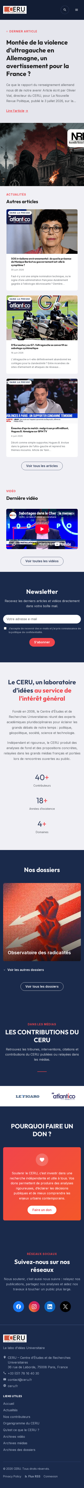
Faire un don (42, 1210)
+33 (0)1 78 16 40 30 (23, 1373)
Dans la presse (20, 212)
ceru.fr (13, 1386)
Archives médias (15, 1443)
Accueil (8, 1404)
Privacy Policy (12, 1476)
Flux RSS (34, 1476)
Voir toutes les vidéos (42, 561)
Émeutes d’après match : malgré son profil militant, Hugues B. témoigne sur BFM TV (40, 430)
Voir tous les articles (42, 466)
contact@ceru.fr (20, 1380)
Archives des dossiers (19, 1450)
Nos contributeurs (16, 1417)
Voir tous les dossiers (42, 986)
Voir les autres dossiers (25, 970)
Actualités (10, 1410)
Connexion (51, 1476)
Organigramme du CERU (21, 1423)
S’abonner (42, 642)
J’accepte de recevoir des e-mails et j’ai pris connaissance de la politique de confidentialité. (45, 630)
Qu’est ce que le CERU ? (21, 1430)
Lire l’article (17, 111)
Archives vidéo (14, 1437)
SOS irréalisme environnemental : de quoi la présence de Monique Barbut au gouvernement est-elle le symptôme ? (41, 262)
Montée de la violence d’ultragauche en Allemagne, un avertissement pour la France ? (37, 58)
